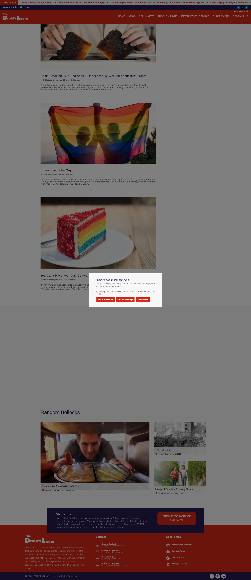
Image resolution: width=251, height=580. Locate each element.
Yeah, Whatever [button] (105, 300)
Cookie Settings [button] (125, 300)
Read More (143, 300)
